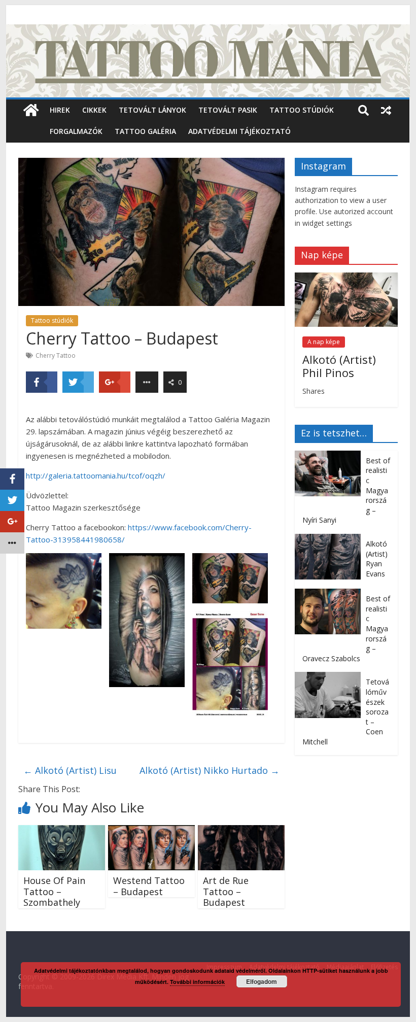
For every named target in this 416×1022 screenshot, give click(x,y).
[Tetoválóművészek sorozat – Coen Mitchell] (330, 677)
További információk (197, 981)
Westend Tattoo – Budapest (149, 886)
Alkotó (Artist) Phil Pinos (339, 366)
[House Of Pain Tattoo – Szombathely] (61, 831)
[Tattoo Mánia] (207, 30)
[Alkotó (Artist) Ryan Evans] (330, 539)
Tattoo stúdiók (301, 110)
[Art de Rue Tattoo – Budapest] (241, 831)
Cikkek (94, 110)
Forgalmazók (76, 131)
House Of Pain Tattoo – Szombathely (54, 891)
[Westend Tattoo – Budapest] (151, 831)
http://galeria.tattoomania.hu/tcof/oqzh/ (95, 475)
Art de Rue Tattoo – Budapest (226, 891)
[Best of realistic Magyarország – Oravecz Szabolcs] (330, 594)
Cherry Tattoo (56, 355)
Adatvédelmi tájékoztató (239, 131)
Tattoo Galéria (145, 131)
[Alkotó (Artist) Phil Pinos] (346, 278)
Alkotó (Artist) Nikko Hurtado (210, 770)
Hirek (60, 110)
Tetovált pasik (227, 110)
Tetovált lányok (152, 110)
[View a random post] (386, 110)
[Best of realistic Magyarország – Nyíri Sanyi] (330, 456)
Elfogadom (261, 981)
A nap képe (323, 341)
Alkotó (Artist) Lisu (70, 770)
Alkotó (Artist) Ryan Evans (377, 558)
